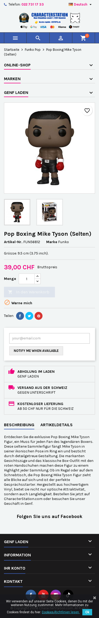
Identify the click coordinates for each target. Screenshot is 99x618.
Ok (87, 612)
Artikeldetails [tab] (56, 424)
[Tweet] (29, 316)
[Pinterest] (39, 316)
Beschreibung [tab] (19, 424)
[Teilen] (20, 316)
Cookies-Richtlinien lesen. (61, 612)
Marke (51, 242)
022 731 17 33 (32, 4)
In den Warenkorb (28, 291)
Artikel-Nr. (13, 242)
